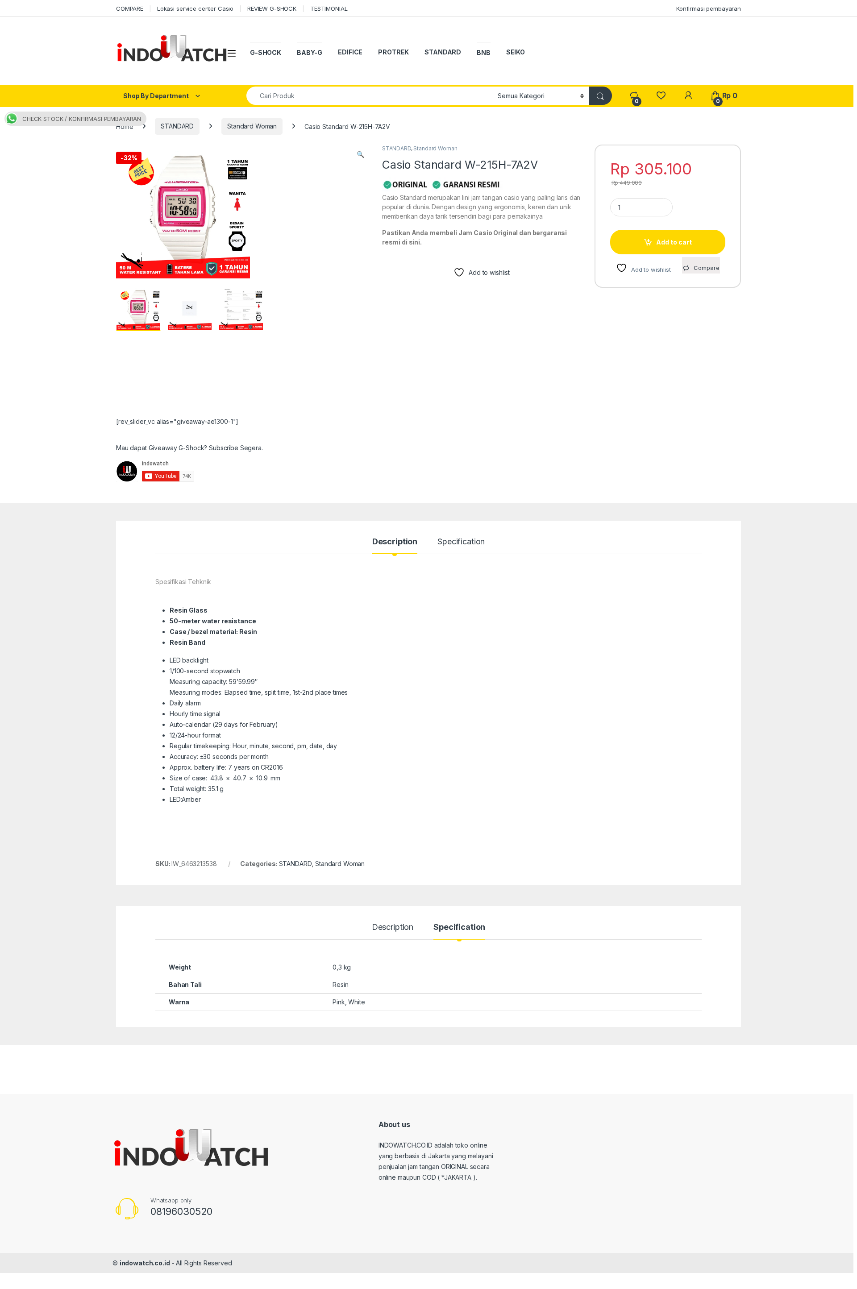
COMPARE (129, 8)
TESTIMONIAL (328, 8)
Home (124, 126)
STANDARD (442, 52)
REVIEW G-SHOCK (271, 8)
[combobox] (369, 96)
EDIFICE (350, 52)
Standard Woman (252, 126)
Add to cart (674, 242)
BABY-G (309, 52)
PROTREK (393, 52)
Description (394, 542)
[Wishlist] (661, 95)
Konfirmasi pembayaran (708, 8)
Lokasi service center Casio (195, 8)
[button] (360, 154)
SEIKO (515, 52)
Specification (461, 542)
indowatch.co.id (145, 1263)
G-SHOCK (265, 52)
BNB (484, 52)
